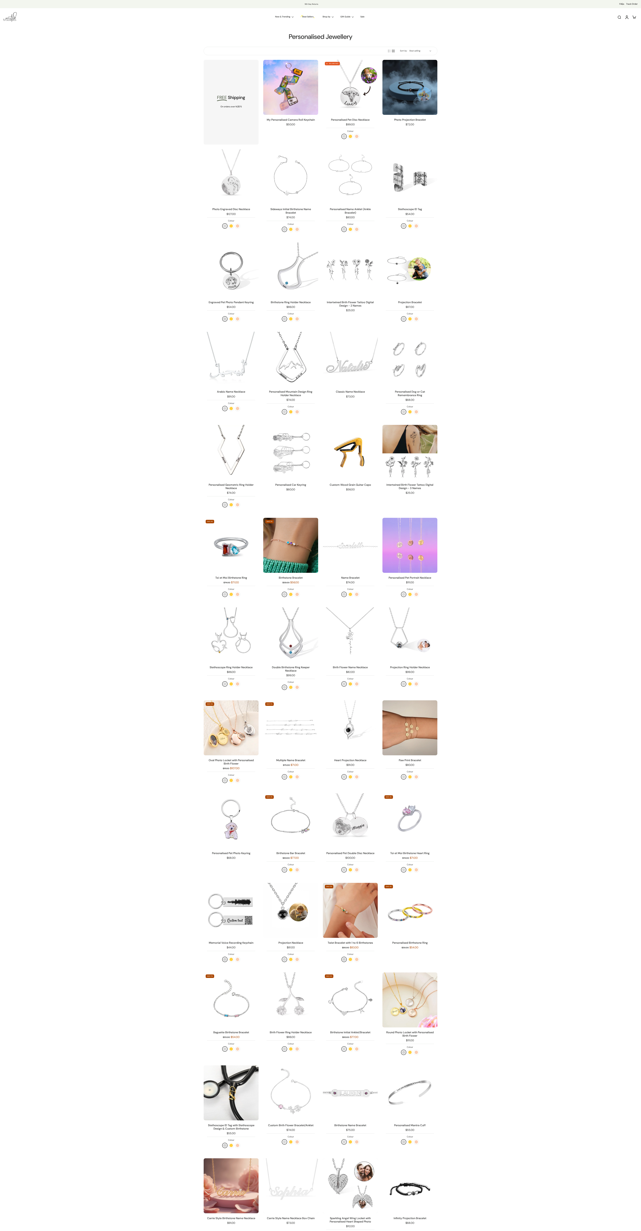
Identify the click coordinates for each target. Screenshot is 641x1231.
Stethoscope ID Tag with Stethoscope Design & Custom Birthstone (231, 1127)
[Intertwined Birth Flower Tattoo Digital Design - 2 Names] (350, 269)
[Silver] (344, 959)
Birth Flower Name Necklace (350, 667)
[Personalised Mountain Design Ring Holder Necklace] (290, 359)
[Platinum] (225, 319)
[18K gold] (350, 136)
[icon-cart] (634, 17)
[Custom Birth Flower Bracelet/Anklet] (290, 1092)
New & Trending (282, 16)
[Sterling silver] (344, 136)
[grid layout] (393, 51)
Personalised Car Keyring (290, 485)
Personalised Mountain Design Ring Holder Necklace (290, 393)
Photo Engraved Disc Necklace (231, 209)
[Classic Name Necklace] (350, 359)
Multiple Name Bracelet (290, 760)
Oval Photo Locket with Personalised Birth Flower (231, 761)
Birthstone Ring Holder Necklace (291, 302)
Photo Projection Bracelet (410, 120)
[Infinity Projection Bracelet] (409, 1185)
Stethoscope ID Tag (410, 209)
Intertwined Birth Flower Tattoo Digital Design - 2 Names (350, 304)
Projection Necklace (290, 943)
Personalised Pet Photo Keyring (231, 853)
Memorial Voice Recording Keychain (231, 943)
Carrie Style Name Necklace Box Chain (291, 1218)
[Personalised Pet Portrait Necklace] (409, 545)
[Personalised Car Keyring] (290, 452)
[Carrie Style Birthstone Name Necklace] (231, 1185)
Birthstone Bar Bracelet (290, 853)
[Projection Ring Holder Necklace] (409, 634)
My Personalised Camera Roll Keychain (291, 120)
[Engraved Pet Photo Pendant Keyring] (231, 269)
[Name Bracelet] (350, 545)
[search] (619, 17)
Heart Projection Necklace (350, 760)
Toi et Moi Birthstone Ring (231, 577)
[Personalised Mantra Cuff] (409, 1092)
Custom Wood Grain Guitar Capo (350, 485)
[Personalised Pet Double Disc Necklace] (350, 820)
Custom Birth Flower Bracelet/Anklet (290, 1125)
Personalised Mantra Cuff (410, 1125)
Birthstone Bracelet (291, 577)
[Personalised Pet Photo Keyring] (231, 820)
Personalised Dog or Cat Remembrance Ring (410, 393)
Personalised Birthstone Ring (410, 943)
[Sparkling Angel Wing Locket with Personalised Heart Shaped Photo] (350, 1185)
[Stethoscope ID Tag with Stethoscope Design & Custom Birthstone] (231, 1092)
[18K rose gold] (356, 136)
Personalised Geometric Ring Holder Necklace (231, 486)
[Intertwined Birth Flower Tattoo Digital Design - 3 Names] (409, 452)
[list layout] (389, 51)
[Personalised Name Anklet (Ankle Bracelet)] (350, 176)
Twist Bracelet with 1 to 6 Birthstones (350, 943)
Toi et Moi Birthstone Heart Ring (410, 853)
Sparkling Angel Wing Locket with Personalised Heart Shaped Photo (350, 1219)
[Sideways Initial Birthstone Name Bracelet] (290, 176)
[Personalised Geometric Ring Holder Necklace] (231, 452)
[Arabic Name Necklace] (231, 359)
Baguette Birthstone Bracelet (231, 1032)
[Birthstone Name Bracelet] (350, 1092)
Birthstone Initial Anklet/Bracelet (350, 1032)
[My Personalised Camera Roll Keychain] (290, 87)
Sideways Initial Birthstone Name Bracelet (290, 210)
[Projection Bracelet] (409, 269)
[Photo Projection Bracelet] (409, 87)
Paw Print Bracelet (410, 760)
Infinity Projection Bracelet (410, 1218)
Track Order (632, 4)
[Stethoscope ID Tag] (409, 176)
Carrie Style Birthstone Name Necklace (231, 1218)
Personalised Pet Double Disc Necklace (350, 853)
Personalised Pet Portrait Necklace (410, 577)
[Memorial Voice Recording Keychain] (231, 910)
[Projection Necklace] (290, 910)
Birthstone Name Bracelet (350, 1125)
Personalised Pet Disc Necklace (350, 120)
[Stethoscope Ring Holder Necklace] (231, 634)
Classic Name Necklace (350, 391)
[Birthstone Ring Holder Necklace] (290, 269)
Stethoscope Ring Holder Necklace (231, 667)
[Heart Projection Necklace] (350, 727)
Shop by (326, 16)
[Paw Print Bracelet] (409, 727)
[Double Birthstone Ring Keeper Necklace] (290, 634)
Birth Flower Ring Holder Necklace (291, 1032)
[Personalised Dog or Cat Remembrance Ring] (409, 359)
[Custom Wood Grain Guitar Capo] (350, 452)
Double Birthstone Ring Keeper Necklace (291, 669)
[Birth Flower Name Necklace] (350, 634)
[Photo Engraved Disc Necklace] (231, 176)
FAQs (621, 4)
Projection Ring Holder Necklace (410, 667)
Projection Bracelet (410, 302)
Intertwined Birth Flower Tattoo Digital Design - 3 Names (409, 486)
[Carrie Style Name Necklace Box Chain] (290, 1185)
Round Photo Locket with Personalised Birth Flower (410, 1034)
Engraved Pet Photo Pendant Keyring (231, 302)
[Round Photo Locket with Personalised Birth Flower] (409, 999)
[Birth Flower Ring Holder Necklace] (290, 999)
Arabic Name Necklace (231, 391)
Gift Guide (345, 16)
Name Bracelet (350, 577)
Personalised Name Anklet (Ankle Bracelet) (350, 210)
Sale (362, 16)
